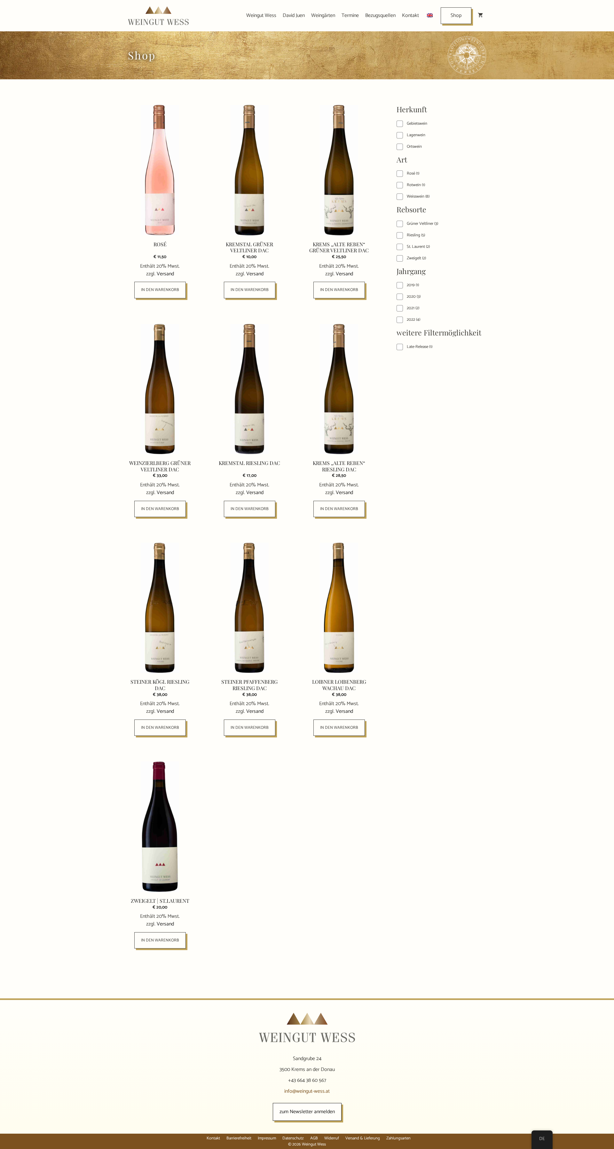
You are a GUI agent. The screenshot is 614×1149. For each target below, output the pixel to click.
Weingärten (323, 15)
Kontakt (410, 15)
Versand (165, 274)
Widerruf (331, 1138)
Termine (350, 15)
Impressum (267, 1138)
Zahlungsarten (398, 1138)
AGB (314, 1138)
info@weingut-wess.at (307, 1091)
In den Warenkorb (160, 290)
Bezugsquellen (380, 15)
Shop (456, 15)
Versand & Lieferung (362, 1138)
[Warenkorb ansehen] (480, 16)
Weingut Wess (261, 15)
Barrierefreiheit (238, 1138)
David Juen (294, 15)
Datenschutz (293, 1138)
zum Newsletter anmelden (307, 1111)
